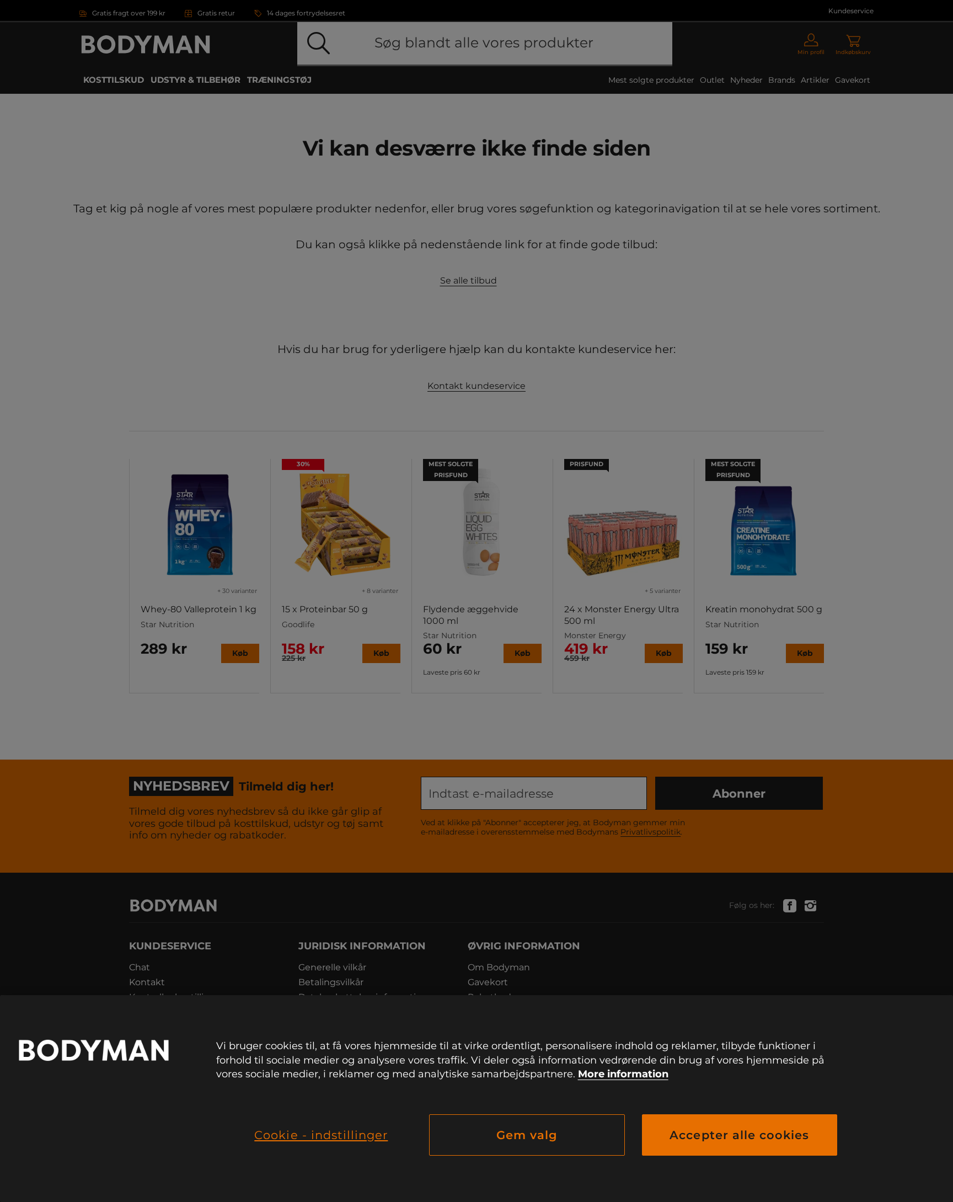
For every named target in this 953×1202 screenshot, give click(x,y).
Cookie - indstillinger (321, 1135)
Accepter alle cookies (739, 1135)
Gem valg (527, 1135)
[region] (476, 1098)
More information (623, 1074)
